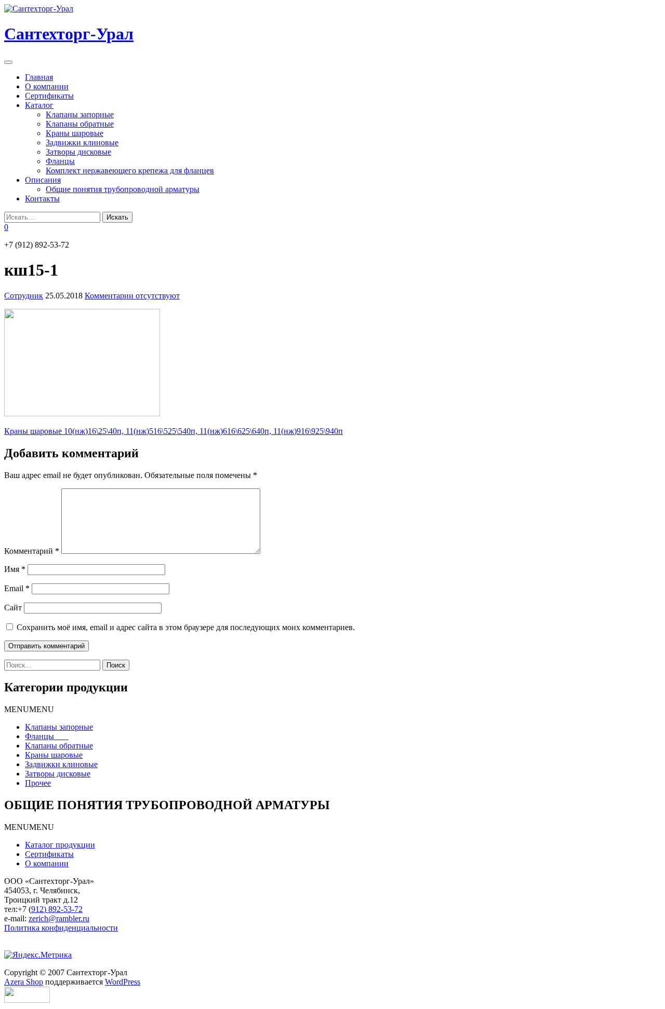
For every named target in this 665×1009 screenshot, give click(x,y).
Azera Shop (23, 981)
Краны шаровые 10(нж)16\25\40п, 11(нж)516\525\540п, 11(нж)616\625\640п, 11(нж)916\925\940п (173, 431)
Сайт (13, 607)
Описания (43, 179)
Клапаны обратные (80, 123)
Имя (14, 569)
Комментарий (31, 551)
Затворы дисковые (78, 151)
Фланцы (60, 161)
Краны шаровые (74, 133)
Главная (39, 77)
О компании (47, 86)
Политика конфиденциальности (61, 927)
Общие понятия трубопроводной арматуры (123, 189)
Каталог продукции (60, 844)
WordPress (122, 981)
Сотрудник (23, 295)
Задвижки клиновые (82, 142)
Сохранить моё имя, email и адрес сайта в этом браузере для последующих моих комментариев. (186, 627)
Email (17, 588)
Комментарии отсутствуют (132, 295)
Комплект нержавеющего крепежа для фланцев (130, 170)
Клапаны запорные (80, 114)
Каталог (39, 105)
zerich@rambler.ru (59, 918)
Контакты (42, 198)
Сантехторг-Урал (69, 33)
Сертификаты (49, 95)
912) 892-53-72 (57, 909)
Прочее (38, 783)
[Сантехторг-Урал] (38, 8)
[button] (29, 709)
